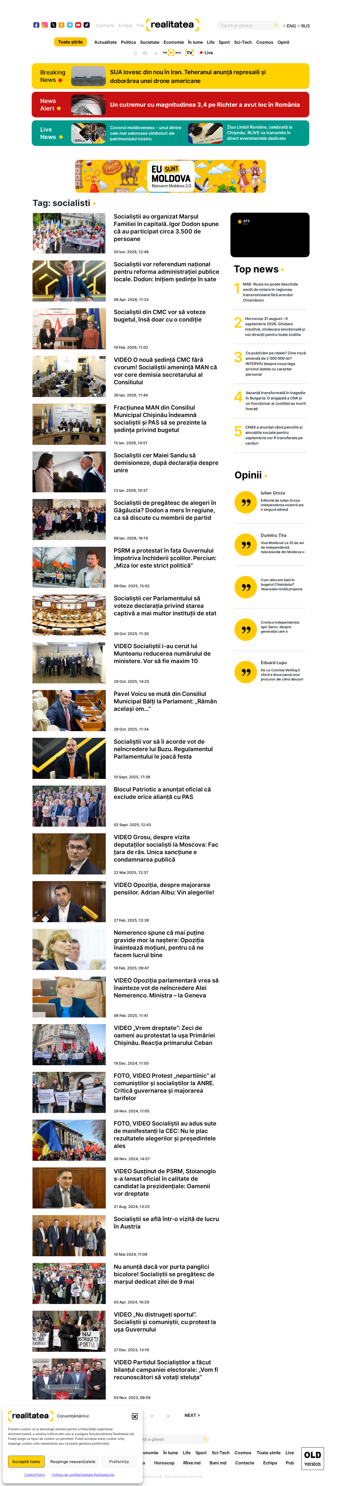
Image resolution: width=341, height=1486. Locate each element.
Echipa (125, 25)
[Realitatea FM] (172, 52)
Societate (149, 42)
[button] (134, 1416)
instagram (45, 25)
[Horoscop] (135, 52)
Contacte (105, 25)
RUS (305, 26)
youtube (78, 25)
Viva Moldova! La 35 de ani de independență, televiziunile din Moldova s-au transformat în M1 (283, 548)
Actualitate (105, 42)
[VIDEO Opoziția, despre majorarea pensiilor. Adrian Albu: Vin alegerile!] (69, 901)
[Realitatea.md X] (53, 24)
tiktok (86, 25)
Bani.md (218, 1462)
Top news (256, 269)
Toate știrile (70, 42)
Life (210, 42)
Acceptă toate (26, 1461)
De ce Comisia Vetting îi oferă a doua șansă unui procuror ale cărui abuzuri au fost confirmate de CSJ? (282, 675)
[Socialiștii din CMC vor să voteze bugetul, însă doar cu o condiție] (69, 328)
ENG (291, 26)
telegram (70, 25)
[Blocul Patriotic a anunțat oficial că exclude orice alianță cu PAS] (69, 806)
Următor (195, 1416)
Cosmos (264, 42)
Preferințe (119, 1461)
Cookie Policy (35, 1475)
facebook (36, 25)
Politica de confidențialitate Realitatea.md (83, 1475)
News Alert (48, 104)
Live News (48, 133)
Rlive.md (192, 1462)
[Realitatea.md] (312, 1458)
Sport (224, 42)
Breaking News (53, 76)
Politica (128, 42)
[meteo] (155, 52)
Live (209, 52)
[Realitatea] (184, 25)
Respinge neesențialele (72, 1461)
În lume (195, 42)
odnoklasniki (61, 25)
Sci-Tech (243, 42)
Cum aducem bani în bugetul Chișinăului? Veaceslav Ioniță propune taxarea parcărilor (282, 585)
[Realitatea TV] (189, 52)
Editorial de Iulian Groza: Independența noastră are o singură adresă (282, 505)
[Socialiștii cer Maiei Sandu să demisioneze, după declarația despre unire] (69, 472)
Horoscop (164, 1462)
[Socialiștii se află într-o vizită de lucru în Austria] (69, 1235)
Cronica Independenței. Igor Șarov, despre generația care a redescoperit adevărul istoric (280, 627)
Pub (140, 25)
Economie (174, 42)
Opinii (283, 42)
